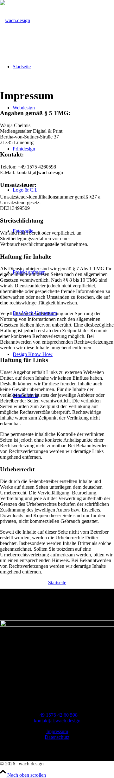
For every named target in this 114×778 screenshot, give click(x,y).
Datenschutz (57, 737)
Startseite (57, 582)
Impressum (57, 731)
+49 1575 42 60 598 (57, 715)
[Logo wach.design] (15, 20)
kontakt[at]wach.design (57, 720)
